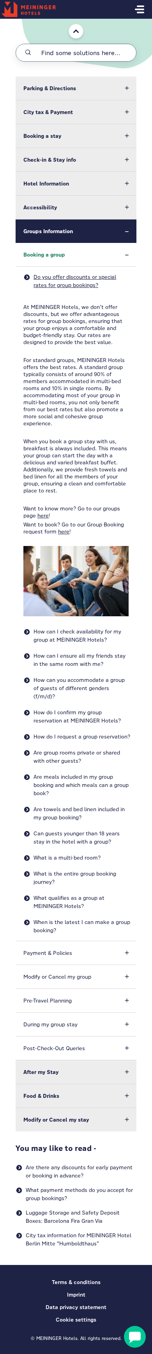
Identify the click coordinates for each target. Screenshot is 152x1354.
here (43, 515)
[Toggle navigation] (139, 9)
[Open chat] (135, 1337)
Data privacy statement (76, 1307)
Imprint (76, 1294)
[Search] (28, 52)
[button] (76, 88)
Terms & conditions (76, 1282)
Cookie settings (76, 1319)
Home (70, 22)
